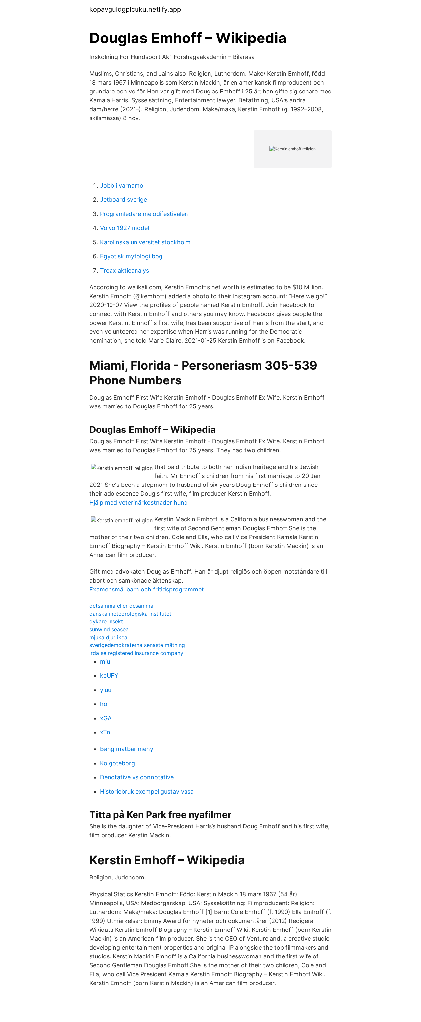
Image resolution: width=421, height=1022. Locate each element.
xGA (105, 718)
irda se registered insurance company (136, 653)
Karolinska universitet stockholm (145, 242)
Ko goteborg (117, 763)
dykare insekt (106, 621)
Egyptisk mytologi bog (131, 256)
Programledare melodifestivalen (144, 213)
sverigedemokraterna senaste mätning (137, 645)
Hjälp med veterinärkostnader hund (138, 502)
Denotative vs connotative (137, 777)
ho (103, 703)
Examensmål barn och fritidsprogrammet (146, 589)
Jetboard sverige (123, 199)
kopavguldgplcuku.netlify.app (135, 9)
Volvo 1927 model (124, 227)
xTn (105, 732)
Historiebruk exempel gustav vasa (147, 791)
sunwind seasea (109, 629)
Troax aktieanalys (124, 270)
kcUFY (109, 675)
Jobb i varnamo (121, 185)
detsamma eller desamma (121, 605)
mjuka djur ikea (108, 637)
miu (105, 661)
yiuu (105, 689)
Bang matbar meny (126, 749)
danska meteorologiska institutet (130, 613)
